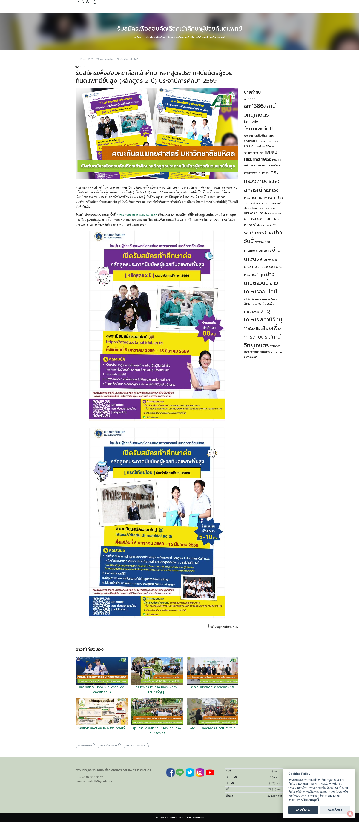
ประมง (247, 299)
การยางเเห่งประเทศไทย (256, 203)
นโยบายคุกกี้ (310, 800)
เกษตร (274, 352)
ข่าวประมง (263, 225)
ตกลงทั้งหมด (303, 810)
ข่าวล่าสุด (265, 233)
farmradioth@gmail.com (97, 781)
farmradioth (85, 746)
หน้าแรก (138, 37)
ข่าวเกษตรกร (268, 259)
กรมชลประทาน (265, 141)
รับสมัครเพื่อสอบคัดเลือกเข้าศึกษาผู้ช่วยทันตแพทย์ (179, 28)
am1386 (249, 99)
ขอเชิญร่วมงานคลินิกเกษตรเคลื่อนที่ (101, 728)
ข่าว (260, 208)
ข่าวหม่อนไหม (265, 250)
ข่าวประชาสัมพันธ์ (155, 37)
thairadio (251, 140)
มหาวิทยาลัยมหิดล (136, 746)
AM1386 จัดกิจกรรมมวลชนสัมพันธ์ (212, 728)
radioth (248, 136)
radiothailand (264, 135)
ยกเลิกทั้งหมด (335, 810)
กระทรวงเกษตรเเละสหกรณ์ (262, 181)
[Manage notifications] (350, 814)
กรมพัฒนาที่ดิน (262, 146)
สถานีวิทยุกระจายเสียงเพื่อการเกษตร (263, 328)
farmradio (251, 121)
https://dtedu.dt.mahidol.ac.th (137, 215)
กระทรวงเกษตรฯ (256, 173)
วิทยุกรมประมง (269, 299)
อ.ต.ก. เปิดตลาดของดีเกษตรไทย (212, 687)
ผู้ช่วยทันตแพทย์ (109, 746)
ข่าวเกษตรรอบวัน (259, 266)
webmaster (107, 59)
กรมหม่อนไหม (271, 165)
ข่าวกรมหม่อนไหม (273, 213)
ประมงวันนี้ (256, 298)
